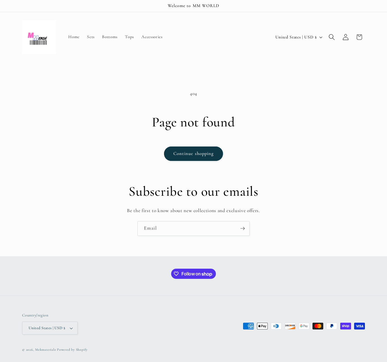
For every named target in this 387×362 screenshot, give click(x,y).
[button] (332, 37)
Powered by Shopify (72, 350)
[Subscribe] (242, 228)
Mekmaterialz (46, 350)
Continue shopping (193, 153)
